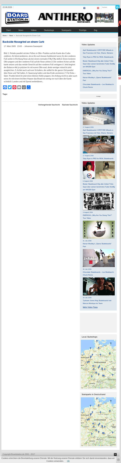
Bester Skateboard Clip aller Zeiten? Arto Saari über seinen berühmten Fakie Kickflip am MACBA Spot (99, 64)
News (20, 30)
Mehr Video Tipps (90, 307)
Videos (34, 30)
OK (68, 461)
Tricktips (82, 30)
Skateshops (49, 30)
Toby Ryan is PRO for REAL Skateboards (98, 57)
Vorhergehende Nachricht (49, 105)
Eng (95, 30)
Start (8, 30)
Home (5, 35)
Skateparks (66, 30)
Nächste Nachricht (70, 105)
